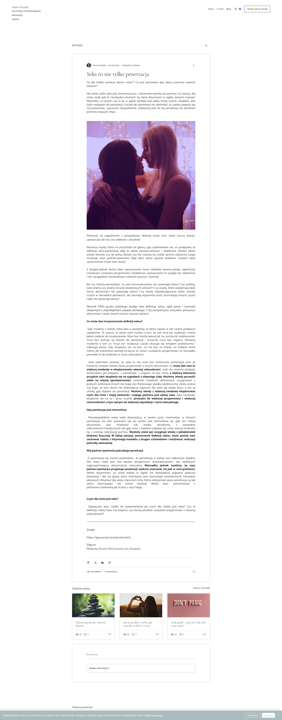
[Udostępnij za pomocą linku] (109, 562)
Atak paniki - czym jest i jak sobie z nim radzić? (188, 624)
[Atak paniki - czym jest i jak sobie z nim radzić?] (188, 605)
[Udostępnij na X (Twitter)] (95, 562)
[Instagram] (235, 8)
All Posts (77, 45)
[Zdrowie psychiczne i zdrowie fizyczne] (93, 605)
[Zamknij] (278, 715)
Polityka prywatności (82, 707)
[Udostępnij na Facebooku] (88, 562)
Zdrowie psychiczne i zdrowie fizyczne (91, 624)
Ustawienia (253, 715)
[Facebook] (240, 8)
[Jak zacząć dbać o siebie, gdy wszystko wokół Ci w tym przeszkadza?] (141, 605)
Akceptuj (268, 715)
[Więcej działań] (193, 65)
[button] (206, 45)
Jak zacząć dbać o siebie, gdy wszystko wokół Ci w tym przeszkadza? (137, 624)
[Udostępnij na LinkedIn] (102, 562)
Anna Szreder (20, 7)
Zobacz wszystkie (201, 588)
